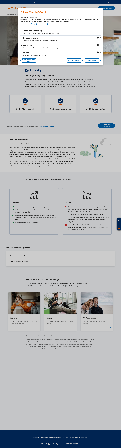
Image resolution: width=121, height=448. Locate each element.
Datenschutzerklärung (28, 24)
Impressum (42, 24)
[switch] (99, 38)
